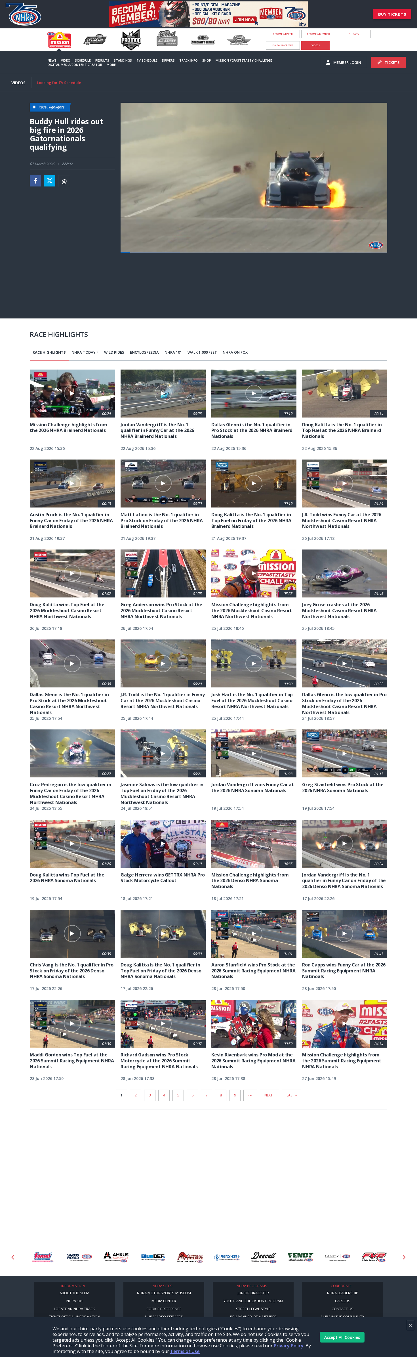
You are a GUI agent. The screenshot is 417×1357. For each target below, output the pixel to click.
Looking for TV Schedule (59, 82)
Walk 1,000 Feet (202, 352)
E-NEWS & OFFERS (282, 45)
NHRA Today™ (84, 352)
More (111, 64)
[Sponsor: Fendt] (300, 1257)
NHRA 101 (173, 352)
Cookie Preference (164, 1308)
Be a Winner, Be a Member (253, 1316)
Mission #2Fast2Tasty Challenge (244, 60)
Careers (342, 1300)
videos (315, 45)
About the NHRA (74, 1292)
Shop (206, 60)
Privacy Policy (289, 1346)
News (52, 60)
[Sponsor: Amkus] (116, 1257)
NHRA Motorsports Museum (164, 1292)
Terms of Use (185, 1351)
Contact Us (342, 1308)
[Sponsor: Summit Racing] (42, 1257)
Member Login (347, 62)
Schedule (83, 60)
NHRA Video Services (164, 1316)
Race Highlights (49, 352)
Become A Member (318, 33)
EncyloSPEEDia (144, 352)
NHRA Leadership (342, 1292)
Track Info (188, 60)
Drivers (168, 60)
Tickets (392, 62)
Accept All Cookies (342, 1337)
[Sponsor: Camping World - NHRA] (79, 1257)
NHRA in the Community (342, 1316)
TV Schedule (146, 60)
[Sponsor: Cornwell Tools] (227, 1257)
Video (65, 60)
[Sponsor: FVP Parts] (374, 1257)
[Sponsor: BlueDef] (153, 1257)
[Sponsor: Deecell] (264, 1257)
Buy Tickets (392, 14)
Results (102, 60)
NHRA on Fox (235, 352)
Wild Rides (114, 352)
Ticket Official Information (74, 1316)
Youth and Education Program (253, 1300)
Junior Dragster (253, 1292)
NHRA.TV (354, 33)
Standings (123, 60)
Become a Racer (283, 33)
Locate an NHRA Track (74, 1308)
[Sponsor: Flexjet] (337, 1257)
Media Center (163, 1300)
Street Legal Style (253, 1308)
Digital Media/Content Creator (75, 64)
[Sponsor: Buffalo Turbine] (190, 1257)
